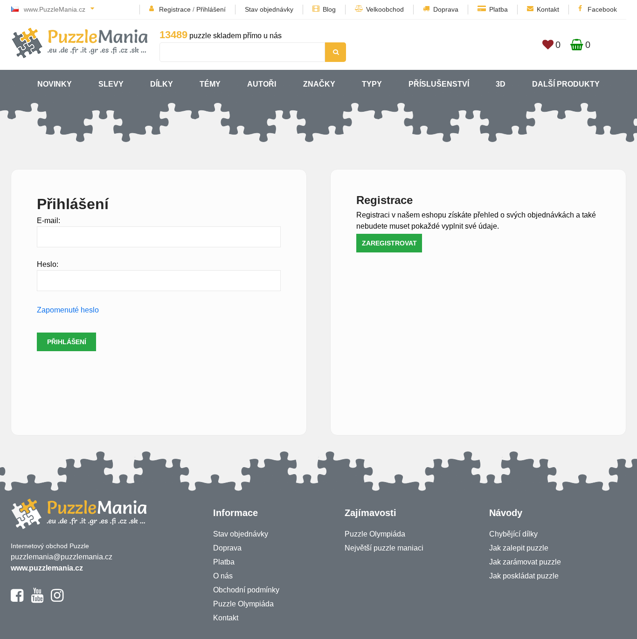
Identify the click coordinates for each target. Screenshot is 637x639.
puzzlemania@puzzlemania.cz (61, 557)
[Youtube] (37, 599)
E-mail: (48, 220)
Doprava (445, 9)
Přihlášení (211, 9)
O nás (223, 576)
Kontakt (548, 9)
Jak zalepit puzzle (518, 548)
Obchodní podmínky (246, 590)
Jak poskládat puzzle (524, 576)
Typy (372, 84)
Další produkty (566, 84)
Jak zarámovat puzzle (525, 562)
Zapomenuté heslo (68, 310)
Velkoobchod (385, 9)
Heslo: (47, 264)
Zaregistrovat (389, 243)
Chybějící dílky (513, 534)
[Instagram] (57, 599)
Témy (210, 84)
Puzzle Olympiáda (243, 604)
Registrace (175, 9)
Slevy (111, 84)
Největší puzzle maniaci (384, 548)
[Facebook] (17, 599)
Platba (498, 9)
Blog (329, 9)
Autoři (261, 84)
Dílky (161, 84)
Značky (319, 84)
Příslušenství (439, 84)
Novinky (54, 84)
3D (500, 84)
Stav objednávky (269, 9)
